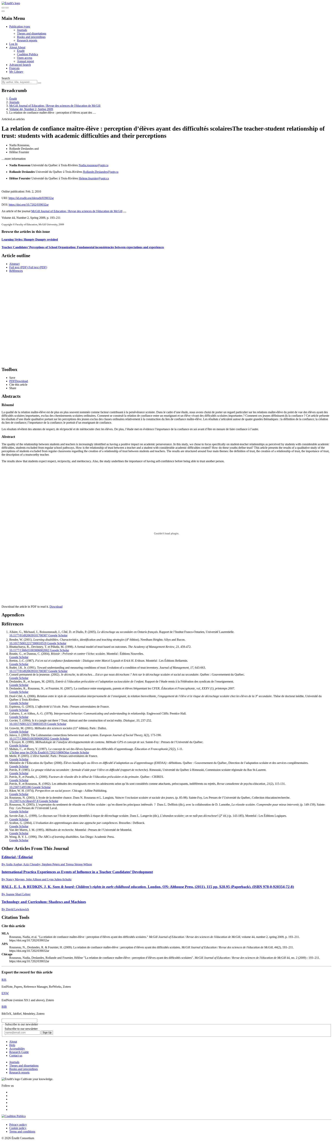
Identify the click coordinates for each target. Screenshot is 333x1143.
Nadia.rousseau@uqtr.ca (93, 165)
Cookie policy (17, 1128)
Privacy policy (18, 1124)
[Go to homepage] (11, 3)
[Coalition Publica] (14, 1116)
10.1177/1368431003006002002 (29, 650)
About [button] (13, 47)
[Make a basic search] (3, 7)
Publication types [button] (19, 26)
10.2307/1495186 (20, 787)
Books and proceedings (31, 37)
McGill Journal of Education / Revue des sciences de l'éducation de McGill (54, 105)
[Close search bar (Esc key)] (6, 7)
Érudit (20, 50)
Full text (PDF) (18, 267)
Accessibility (17, 1048)
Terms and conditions (22, 1131)
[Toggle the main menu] (3, 11)
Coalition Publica (27, 54)
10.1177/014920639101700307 (28, 635)
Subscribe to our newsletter (21, 1028)
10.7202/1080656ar (57, 752)
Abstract (14, 263)
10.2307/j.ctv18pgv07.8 (23, 801)
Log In (13, 44)
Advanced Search (20, 64)
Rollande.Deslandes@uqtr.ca (100, 171)
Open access (24, 57)
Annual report (25, 61)
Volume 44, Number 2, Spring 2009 (31, 109)
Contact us (15, 1055)
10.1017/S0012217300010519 (27, 643)
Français (14, 68)
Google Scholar (57, 635)
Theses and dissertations (31, 33)
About (21, 47)
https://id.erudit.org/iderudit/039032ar (31, 198)
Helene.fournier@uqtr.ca (94, 178)
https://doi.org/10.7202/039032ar (29, 204)
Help (12, 1045)
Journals (22, 30)
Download (56, 606)
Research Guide (19, 1052)
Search (6, 78)
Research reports (27, 40)
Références (16, 270)
